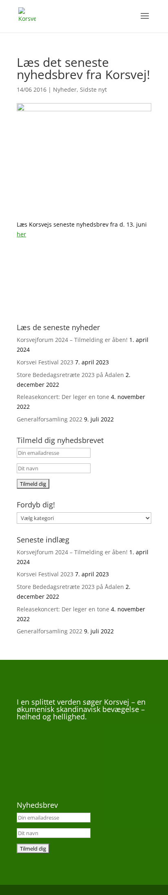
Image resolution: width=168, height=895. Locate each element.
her (21, 234)
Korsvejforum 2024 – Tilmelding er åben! (72, 340)
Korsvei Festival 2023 (45, 362)
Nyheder (65, 89)
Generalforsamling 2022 (49, 419)
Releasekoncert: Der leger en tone (63, 397)
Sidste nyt (93, 89)
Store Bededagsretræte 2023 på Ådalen (70, 375)
